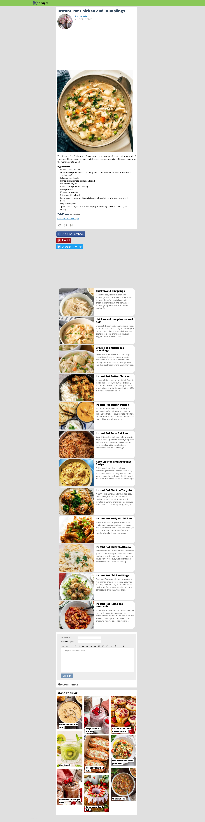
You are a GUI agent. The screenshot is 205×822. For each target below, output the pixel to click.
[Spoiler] (115, 646)
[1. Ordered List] (87, 646)
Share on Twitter (71, 247)
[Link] (111, 646)
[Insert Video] (103, 646)
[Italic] (75, 646)
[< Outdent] (91, 646)
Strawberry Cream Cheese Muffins (121, 730)
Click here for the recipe (68, 218)
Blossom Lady (81, 16)
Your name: (65, 638)
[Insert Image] (99, 646)
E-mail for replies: (67, 641)
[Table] (107, 646)
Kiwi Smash (64, 765)
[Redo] (67, 646)
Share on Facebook (72, 234)
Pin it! (66, 240)
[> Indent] (95, 646)
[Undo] (63, 646)
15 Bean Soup (118, 798)
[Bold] (71, 646)
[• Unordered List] (83, 646)
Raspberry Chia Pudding (93, 730)
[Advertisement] (156, 42)
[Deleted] (79, 646)
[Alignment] (119, 646)
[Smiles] (123, 646)
